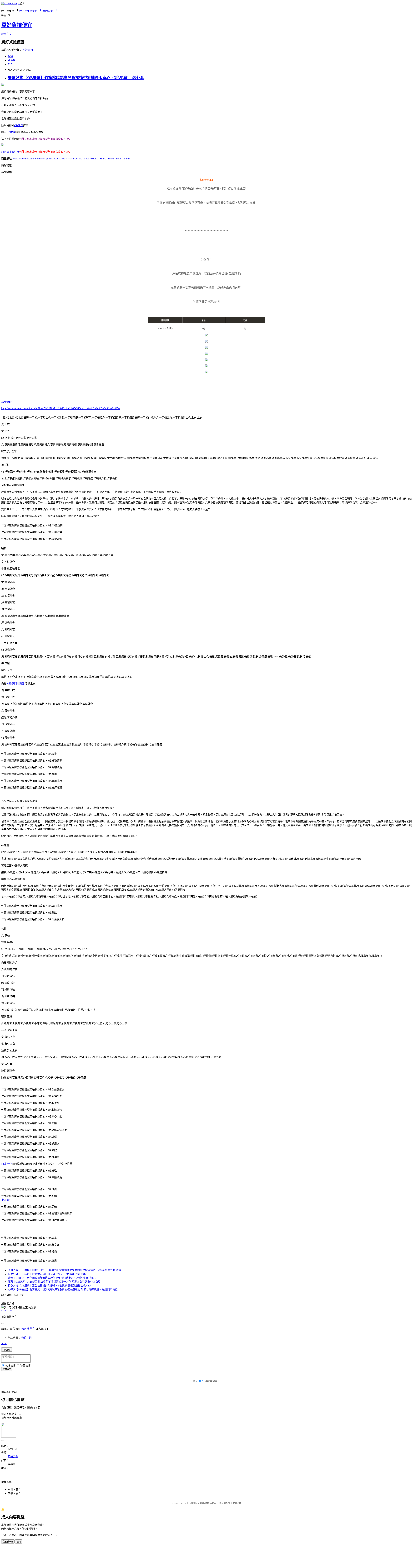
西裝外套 (6, 1163)
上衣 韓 (5, 1200)
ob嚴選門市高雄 (15, 683)
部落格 (11, 60)
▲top (4, 1343)
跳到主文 (6, 34)
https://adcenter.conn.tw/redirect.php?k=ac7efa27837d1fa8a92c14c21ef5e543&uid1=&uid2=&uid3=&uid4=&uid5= (72, 158)
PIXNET (182, 1503)
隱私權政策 (224, 1503)
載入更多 (7, 1349)
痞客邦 (25, 1328)
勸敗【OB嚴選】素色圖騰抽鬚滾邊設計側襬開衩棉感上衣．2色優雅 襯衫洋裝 (52, 1277)
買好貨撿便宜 (16, 25)
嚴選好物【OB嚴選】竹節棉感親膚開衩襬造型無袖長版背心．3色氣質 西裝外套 (76, 78)
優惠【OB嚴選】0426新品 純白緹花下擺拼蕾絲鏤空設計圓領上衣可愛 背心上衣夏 (54, 1281)
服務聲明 (237, 1503)
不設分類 (28, 49)
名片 (10, 64)
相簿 (10, 56)
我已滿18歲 (8, 1541)
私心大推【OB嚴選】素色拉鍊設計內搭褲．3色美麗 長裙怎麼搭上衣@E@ (50, 1285)
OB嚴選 (18, 125)
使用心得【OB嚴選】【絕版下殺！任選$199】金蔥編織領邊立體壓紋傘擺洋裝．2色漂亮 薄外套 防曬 (64, 1270)
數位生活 (26, 1337)
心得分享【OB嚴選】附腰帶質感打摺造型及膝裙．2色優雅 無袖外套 (47, 1274)
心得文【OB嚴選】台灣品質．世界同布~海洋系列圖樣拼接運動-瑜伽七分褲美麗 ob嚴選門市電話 (63, 1289)
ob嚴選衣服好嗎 (10, 151)
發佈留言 (7, 1369)
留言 (32, 1328)
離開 (18, 1541)
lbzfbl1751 (6, 1310)
